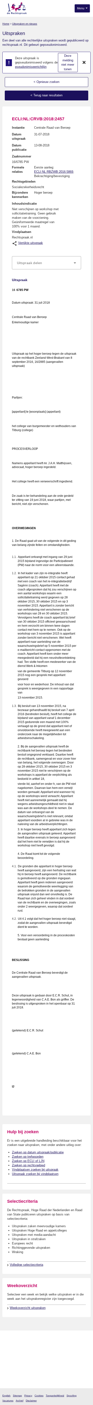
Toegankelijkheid (55, 1395)
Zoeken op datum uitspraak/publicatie (38, 1152)
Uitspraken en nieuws (24, 23)
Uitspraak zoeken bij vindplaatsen (35, 1174)
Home (5, 23)
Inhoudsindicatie (24, 203)
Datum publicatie (19, 147)
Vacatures (7, 1400)
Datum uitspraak (19, 136)
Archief (19, 1400)
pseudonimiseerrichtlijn (30, 67)
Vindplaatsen (21, 232)
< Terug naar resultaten (46, 95)
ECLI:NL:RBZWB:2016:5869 (53, 171)
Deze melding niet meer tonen (67, 62)
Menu (81, 8)
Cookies (39, 1395)
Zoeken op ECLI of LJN (28, 1161)
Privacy (28, 1395)
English (6, 1395)
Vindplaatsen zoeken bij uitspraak (35, 1169)
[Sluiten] (84, 62)
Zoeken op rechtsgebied (28, 1165)
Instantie (18, 127)
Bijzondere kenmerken (20, 195)
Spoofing (72, 1395)
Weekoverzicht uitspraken (28, 1308)
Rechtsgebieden (24, 181)
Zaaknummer (21, 156)
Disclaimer (31, 1400)
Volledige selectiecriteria (26, 1264)
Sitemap (17, 1395)
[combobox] (46, 263)
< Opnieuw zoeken (46, 82)
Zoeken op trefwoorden (27, 1156)
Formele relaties (18, 169)
